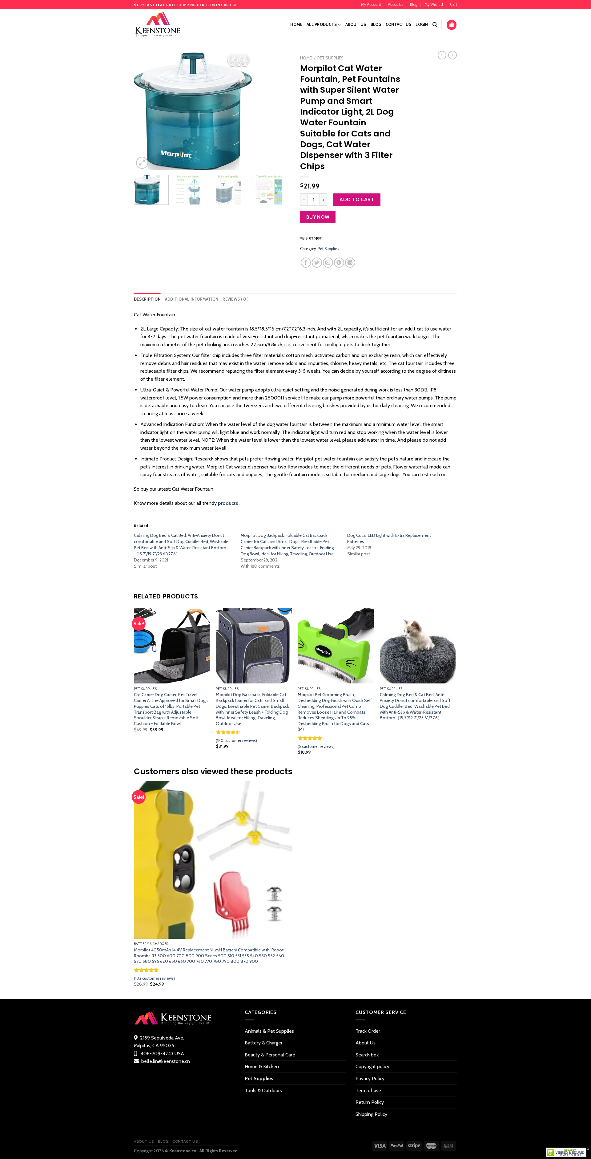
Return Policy (370, 1102)
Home (296, 24)
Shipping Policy (371, 1114)
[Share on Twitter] (317, 262)
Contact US (399, 24)
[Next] (280, 111)
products (228, 503)
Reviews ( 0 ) (235, 299)
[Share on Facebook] (306, 262)
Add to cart (357, 199)
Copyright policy (372, 1066)
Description (147, 299)
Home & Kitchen (262, 1066)
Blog (413, 4)
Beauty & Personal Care (270, 1055)
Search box (367, 1055)
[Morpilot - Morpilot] (164, 24)
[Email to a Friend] (328, 262)
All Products (322, 24)
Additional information (192, 299)
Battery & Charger (264, 1043)
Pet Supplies (330, 57)
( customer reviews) (236, 740)
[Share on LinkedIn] (350, 262)
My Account (371, 4)
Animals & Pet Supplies (269, 1031)
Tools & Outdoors (263, 1090)
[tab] (147, 299)
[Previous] (144, 111)
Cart (453, 4)
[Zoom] (142, 163)
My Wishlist (433, 4)
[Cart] (451, 25)
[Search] (434, 24)
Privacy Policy (370, 1078)
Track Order (368, 1031)
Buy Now (318, 217)
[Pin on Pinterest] (339, 262)
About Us (395, 4)
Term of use (368, 1090)
